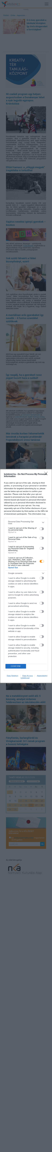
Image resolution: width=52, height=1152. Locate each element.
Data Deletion (12, 676)
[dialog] (26, 576)
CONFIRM (16, 666)
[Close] (46, 474)
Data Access (27, 676)
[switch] (42, 528)
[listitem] (26, 522)
